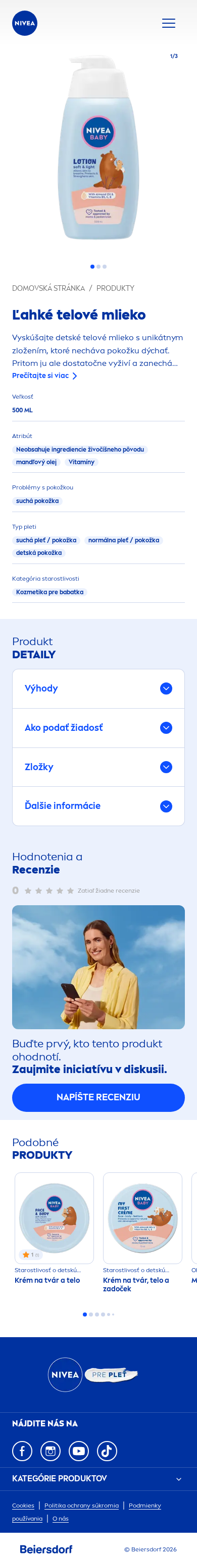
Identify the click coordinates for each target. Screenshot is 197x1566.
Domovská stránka (48, 288)
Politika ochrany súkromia (81, 1505)
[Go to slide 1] (92, 267)
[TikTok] (107, 1451)
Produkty (115, 288)
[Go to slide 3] (105, 267)
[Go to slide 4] (103, 1314)
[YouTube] (79, 1451)
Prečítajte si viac (40, 375)
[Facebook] (22, 1451)
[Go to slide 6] (113, 1314)
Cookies (23, 1505)
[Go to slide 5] (108, 1314)
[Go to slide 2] (98, 267)
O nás (61, 1518)
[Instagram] (50, 1451)
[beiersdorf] (46, 1549)
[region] (98, 150)
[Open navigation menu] (169, 23)
